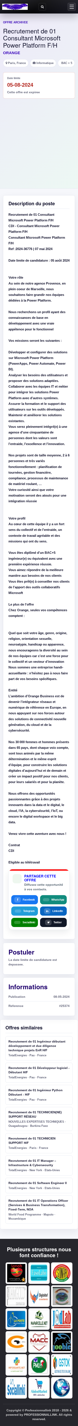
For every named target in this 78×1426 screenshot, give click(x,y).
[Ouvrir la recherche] (42, 6)
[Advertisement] (39, 140)
